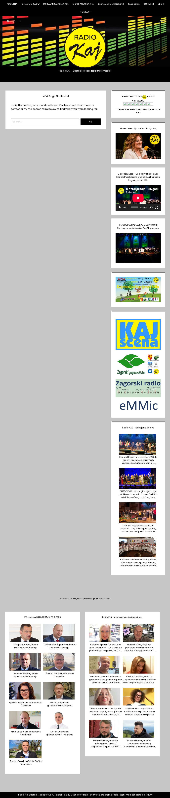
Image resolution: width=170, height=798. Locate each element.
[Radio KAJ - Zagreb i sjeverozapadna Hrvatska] (85, 68)
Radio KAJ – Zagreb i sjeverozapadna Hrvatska (85, 598)
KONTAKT (85, 11)
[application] (138, 198)
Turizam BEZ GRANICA (56, 3)
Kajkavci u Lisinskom (111, 3)
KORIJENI (149, 3)
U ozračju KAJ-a (83, 3)
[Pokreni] (120, 207)
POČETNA (12, 3)
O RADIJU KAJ (29, 3)
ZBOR (161, 3)
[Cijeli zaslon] (156, 207)
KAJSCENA (134, 3)
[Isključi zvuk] (151, 207)
